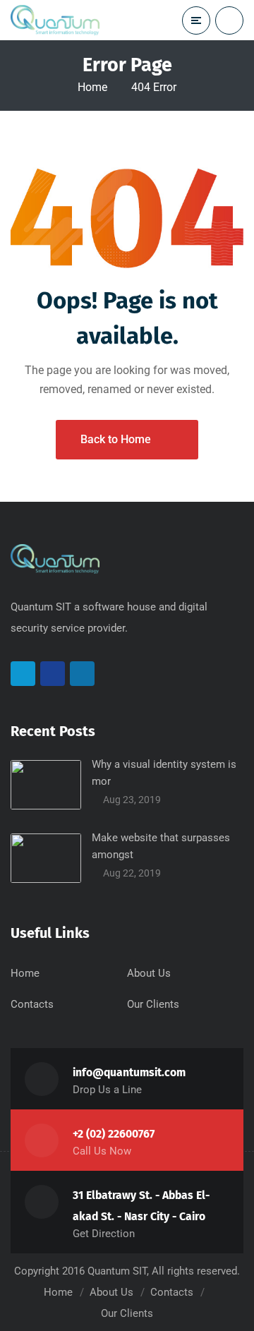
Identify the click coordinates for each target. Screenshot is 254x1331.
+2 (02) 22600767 (114, 1133)
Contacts (32, 1004)
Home (92, 87)
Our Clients (153, 1004)
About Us (149, 973)
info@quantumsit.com (129, 1072)
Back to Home (115, 439)
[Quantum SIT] (55, 20)
